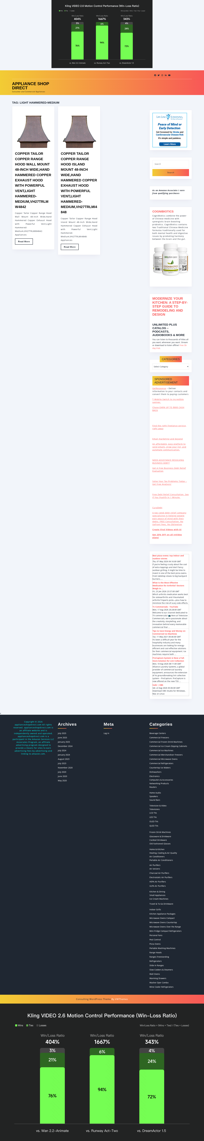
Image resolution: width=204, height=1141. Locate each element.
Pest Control (155, 939)
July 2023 (62, 763)
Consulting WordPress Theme (93, 999)
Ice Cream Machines (158, 898)
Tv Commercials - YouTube (165, 606)
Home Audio (155, 792)
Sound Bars (154, 800)
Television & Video (157, 805)
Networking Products (159, 783)
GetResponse (159, 388)
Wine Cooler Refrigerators (161, 987)
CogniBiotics (163, 211)
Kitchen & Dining (157, 891)
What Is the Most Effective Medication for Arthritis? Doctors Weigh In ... (168, 585)
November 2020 (65, 767)
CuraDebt (157, 507)
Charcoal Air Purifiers (159, 873)
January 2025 (64, 742)
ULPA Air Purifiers (157, 886)
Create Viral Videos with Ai (167, 529)
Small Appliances (157, 895)
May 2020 (62, 780)
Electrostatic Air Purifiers (160, 877)
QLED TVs (153, 825)
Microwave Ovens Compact (162, 918)
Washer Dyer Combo (158, 982)
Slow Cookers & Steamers (161, 969)
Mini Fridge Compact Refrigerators (165, 931)
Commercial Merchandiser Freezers (166, 754)
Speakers (153, 796)
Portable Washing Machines (162, 948)
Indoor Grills (155, 909)
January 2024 (64, 754)
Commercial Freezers (159, 737)
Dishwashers (155, 772)
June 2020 (62, 776)
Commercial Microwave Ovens (163, 759)
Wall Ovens (154, 974)
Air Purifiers (154, 865)
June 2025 (62, 737)
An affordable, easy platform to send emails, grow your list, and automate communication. (169, 447)
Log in (106, 733)
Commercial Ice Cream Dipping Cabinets (168, 746)
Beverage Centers (157, 733)
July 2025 (62, 733)
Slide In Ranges (156, 965)
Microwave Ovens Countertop (163, 922)
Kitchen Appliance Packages (162, 913)
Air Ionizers (154, 868)
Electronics (154, 776)
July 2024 (62, 750)
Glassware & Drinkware (160, 836)
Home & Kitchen (156, 849)
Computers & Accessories (161, 780)
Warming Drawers (157, 978)
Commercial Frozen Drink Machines (165, 742)
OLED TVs (153, 821)
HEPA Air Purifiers (157, 881)
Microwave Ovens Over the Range (165, 926)
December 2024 (65, 746)
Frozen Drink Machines (160, 832)
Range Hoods (155, 952)
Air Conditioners (157, 856)
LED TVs (153, 817)
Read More (25, 242)
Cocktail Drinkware (158, 840)
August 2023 (63, 759)
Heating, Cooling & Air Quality (163, 853)
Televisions (154, 809)
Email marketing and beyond (167, 439)
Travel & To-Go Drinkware (161, 903)
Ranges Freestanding (159, 956)
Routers (153, 787)
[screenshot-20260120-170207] (102, 1072)
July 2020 (62, 772)
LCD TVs (153, 813)
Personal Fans (155, 935)
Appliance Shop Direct (30, 85)
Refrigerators (155, 961)
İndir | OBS (158, 685)
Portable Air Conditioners (161, 860)
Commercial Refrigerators (161, 763)
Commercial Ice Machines (161, 750)
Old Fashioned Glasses (160, 843)
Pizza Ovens (155, 944)
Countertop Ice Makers (160, 767)
